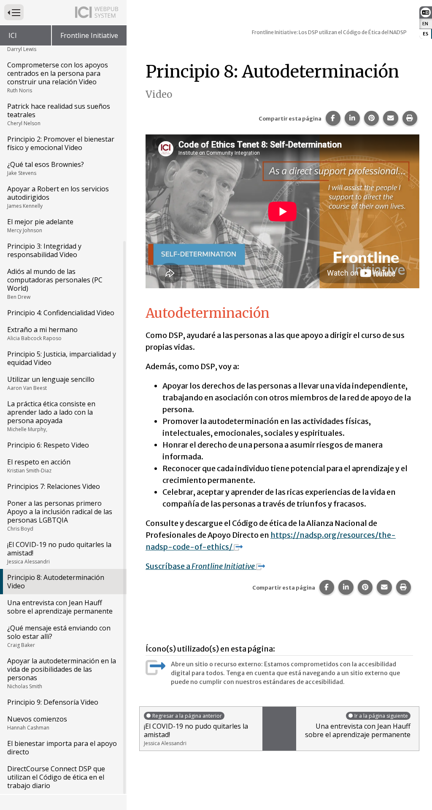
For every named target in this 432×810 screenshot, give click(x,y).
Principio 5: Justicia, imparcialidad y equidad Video (61, 358)
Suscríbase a (201, 566)
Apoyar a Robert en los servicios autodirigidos (58, 196)
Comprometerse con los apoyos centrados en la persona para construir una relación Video (57, 77)
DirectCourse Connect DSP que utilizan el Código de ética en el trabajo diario (56, 777)
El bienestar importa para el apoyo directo (62, 747)
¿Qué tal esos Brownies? (45, 168)
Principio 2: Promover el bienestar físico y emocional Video (60, 143)
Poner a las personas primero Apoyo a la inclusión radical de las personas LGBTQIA (59, 515)
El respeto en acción (38, 465)
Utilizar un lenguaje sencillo (50, 383)
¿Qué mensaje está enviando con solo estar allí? (59, 636)
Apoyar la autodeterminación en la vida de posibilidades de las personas (61, 673)
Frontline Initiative (89, 35)
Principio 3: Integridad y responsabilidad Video (44, 250)
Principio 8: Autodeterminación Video (55, 581)
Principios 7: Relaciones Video (53, 486)
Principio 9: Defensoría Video (52, 702)
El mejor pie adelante (40, 225)
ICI (12, 35)
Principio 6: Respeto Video (48, 445)
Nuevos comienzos (37, 722)
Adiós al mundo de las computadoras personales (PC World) (55, 283)
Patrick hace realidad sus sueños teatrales (58, 114)
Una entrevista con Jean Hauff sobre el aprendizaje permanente (60, 607)
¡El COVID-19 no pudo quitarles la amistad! (59, 552)
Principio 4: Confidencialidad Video (60, 312)
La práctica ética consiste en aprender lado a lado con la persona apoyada (51, 416)
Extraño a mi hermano (42, 333)
